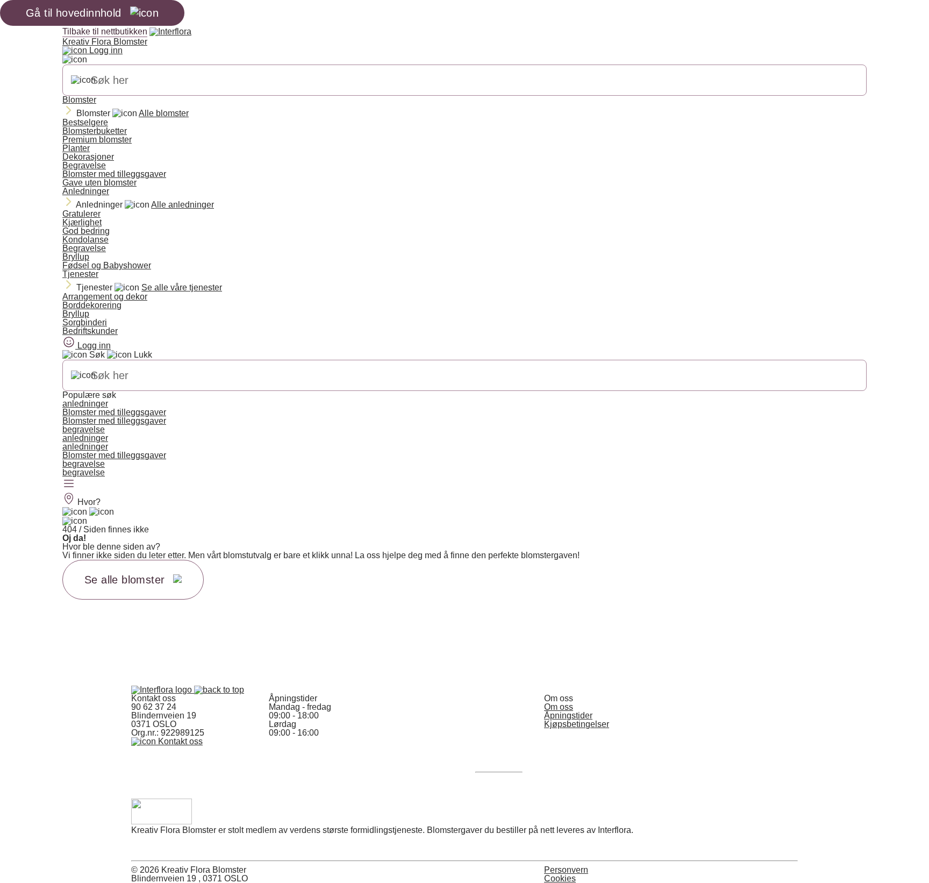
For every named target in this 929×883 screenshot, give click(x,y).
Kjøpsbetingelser (576, 724)
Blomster (79, 99)
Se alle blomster (124, 580)
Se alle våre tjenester (181, 287)
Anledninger (85, 191)
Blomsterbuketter (94, 131)
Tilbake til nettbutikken (104, 31)
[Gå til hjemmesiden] (162, 689)
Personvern (566, 869)
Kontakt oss (179, 741)
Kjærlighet (82, 222)
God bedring (86, 231)
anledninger (85, 403)
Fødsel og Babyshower (106, 265)
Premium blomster (97, 139)
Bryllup (75, 256)
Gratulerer (81, 213)
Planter (76, 148)
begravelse (83, 429)
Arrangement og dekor (104, 296)
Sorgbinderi (84, 322)
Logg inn (105, 50)
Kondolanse (85, 239)
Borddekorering (92, 305)
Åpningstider (568, 715)
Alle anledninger (182, 204)
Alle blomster (164, 113)
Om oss (558, 706)
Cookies (560, 878)
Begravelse (84, 165)
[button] (219, 689)
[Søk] (83, 80)
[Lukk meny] (74, 60)
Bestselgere (85, 122)
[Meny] (68, 484)
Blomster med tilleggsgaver (114, 174)
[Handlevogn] (74, 512)
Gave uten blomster (99, 182)
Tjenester (80, 274)
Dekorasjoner (88, 156)
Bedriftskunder (90, 331)
